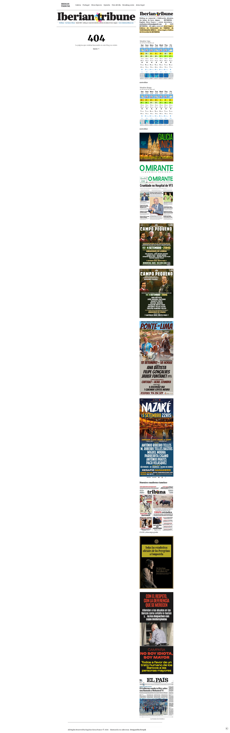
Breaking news (128, 5)
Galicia (78, 5)
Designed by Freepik (138, 730)
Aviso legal (140, 5)
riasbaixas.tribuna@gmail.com (151, 24)
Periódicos (162, 719)
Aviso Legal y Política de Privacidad (156, 27)
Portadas (154, 719)
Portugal (86, 5)
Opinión (107, 5)
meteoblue (144, 82)
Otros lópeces (96, 5)
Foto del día (116, 5)
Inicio (95, 49)
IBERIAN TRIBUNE (65, 5)
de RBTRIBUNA (155, 32)
